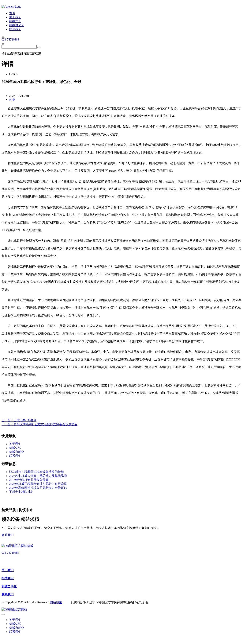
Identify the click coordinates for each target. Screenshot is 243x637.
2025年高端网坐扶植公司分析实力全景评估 (38, 487)
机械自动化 (9, 586)
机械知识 (8, 578)
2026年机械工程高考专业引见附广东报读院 (38, 483)
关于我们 (8, 570)
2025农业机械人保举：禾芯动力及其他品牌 (38, 475)
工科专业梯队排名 (21, 491)
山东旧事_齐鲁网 (25, 420)
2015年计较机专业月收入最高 (29, 479)
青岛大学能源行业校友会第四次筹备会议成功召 (45, 424)
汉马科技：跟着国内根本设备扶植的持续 (36, 471)
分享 (12, 99)
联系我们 (8, 535)
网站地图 (56, 602)
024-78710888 (10, 39)
